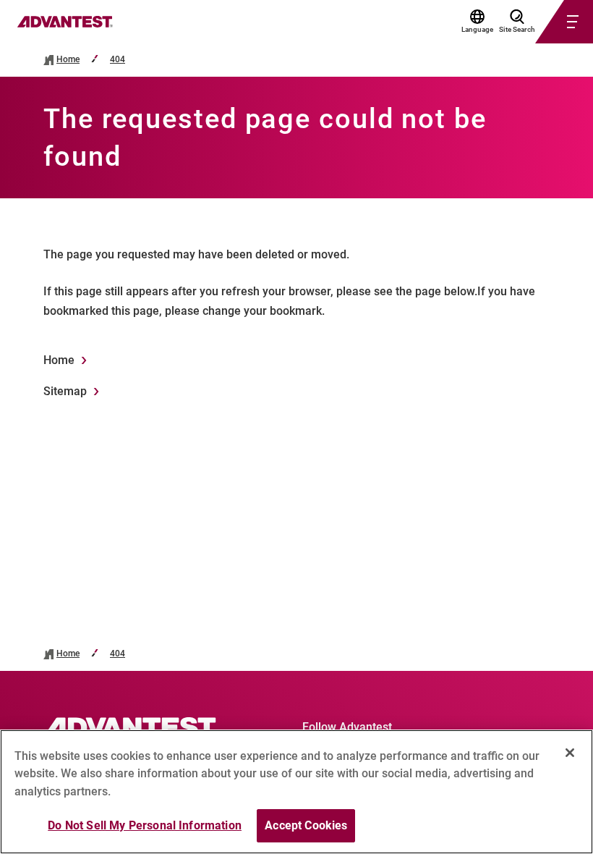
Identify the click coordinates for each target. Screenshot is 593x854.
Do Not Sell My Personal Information (145, 825)
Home (68, 59)
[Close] (570, 753)
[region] (296, 792)
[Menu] (547, 21)
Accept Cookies (306, 825)
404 (117, 59)
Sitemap (65, 391)
